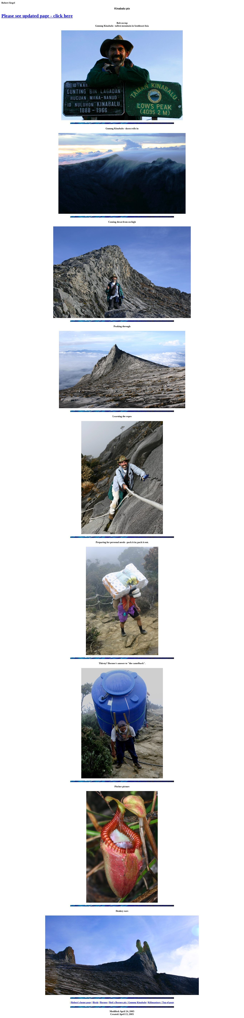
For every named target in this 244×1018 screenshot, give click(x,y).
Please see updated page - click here (37, 15)
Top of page (168, 1002)
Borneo (104, 1002)
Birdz (95, 1002)
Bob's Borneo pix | (118, 1002)
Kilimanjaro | (155, 1002)
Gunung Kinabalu (137, 1002)
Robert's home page (81, 1002)
